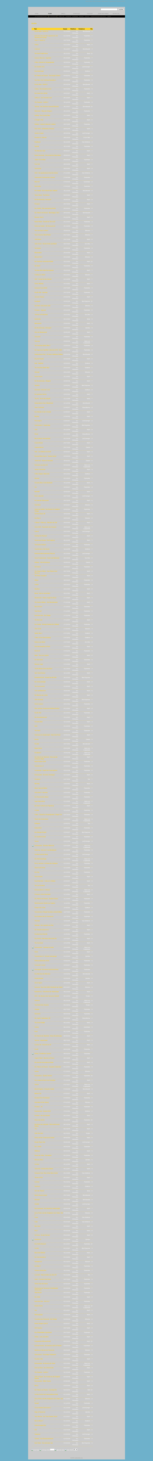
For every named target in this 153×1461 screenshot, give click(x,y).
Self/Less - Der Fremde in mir (43, 97)
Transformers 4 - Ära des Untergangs (46, 956)
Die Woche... (116, 13)
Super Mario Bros (40, 801)
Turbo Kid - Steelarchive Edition (44, 1168)
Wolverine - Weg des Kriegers (43, 111)
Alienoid (37, 372)
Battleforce (38, 1239)
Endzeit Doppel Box (40, 1425)
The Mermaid (38, 620)
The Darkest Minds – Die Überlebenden (46, 602)
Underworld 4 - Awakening (42, 425)
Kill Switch (38, 567)
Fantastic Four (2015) (41, 288)
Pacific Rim (38, 713)
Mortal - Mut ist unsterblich (42, 593)
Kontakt (98, 1)
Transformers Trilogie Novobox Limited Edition (48, 912)
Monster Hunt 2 (39, 217)
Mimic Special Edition (41, 788)
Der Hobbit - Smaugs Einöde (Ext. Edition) (47, 624)
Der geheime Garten (41, 394)
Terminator (38, 248)
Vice (36, 1129)
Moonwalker (38, 252)
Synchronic (38, 168)
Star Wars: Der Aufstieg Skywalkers (45, 80)
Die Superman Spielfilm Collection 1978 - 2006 (48, 350)
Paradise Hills (39, 1359)
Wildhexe (37, 1151)
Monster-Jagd (39, 664)
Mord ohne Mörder (40, 1253)
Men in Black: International (42, 438)
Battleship (38, 319)
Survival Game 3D (40, 513)
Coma (36, 1217)
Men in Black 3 (39, 1421)
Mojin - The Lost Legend (42, 655)
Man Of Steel (38, 606)
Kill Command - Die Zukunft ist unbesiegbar (47, 1208)
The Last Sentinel (40, 885)
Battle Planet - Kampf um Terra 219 (45, 221)
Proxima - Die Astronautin (42, 1115)
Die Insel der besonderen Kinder (44, 1062)
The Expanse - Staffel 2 (41, 1372)
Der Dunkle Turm (40, 67)
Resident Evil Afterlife (41, 934)
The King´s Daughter (41, 575)
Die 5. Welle (38, 1146)
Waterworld (38, 323)
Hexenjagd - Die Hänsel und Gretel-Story (46, 969)
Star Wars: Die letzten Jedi (42, 305)
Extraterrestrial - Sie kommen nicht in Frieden (48, 1345)
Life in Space (38, 983)
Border (37, 739)
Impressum (112, 1)
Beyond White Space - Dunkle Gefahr (45, 456)
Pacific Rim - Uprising (41, 292)
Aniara (37, 44)
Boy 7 (36, 1230)
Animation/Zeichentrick (98, 16)
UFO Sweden (38, 1328)
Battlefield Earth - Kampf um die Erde (46, 677)
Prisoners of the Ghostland (42, 894)
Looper (37, 584)
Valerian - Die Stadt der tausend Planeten (47, 106)
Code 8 (37, 531)
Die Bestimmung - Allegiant (43, 381)
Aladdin (37, 1204)
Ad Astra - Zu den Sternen (42, 1235)
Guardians (38, 505)
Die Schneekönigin (40, 682)
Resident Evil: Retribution (42, 1098)
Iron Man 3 (38, 1266)
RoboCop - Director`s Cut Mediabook (45, 850)
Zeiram (37, 1084)
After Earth (38, 629)
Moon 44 (37, 182)
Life (36, 487)
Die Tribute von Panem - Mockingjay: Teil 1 (47, 213)
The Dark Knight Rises (41, 53)
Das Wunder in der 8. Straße (43, 412)
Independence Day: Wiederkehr (44, 403)
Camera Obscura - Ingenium (43, 58)
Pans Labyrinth (39, 496)
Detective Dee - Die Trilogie (43, 615)
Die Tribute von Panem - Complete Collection (48, 1067)
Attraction (37, 336)
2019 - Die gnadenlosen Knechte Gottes (46, 173)
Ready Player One (40, 1142)
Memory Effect (39, 1160)
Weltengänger (39, 1314)
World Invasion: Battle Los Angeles (45, 903)
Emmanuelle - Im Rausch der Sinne (45, 1363)
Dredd (36, 1049)
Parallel (37, 744)
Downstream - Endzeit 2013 (43, 1111)
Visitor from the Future (41, 1283)
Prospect (37, 204)
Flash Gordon (38, 876)
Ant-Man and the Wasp (41, 854)
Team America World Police (43, 235)
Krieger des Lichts (40, 907)
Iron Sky (37, 872)
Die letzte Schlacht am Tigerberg (44, 806)
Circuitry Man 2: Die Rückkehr (43, 483)
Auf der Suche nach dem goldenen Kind (46, 1394)
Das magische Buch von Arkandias (45, 1080)
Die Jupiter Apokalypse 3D (42, 1018)
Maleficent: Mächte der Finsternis (44, 1350)
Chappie (37, 1009)
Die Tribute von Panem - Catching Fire (46, 1390)
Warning (37, 783)
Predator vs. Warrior (41, 137)
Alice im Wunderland (41, 332)
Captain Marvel (39, 447)
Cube (36, 1222)
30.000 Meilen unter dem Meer (43, 668)
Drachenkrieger (39, 71)
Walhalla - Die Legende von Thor (44, 925)
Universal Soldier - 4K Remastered (45, 226)
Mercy (36, 1385)
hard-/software (103, 13)
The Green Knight (40, 1022)
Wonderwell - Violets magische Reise (45, 598)
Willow (36, 580)
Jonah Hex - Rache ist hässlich (44, 460)
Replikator (38, 142)
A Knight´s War (39, 120)
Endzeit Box (38, 828)
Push (36, 1031)
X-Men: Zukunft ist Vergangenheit (44, 62)
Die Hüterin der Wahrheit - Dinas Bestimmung (48, 1036)
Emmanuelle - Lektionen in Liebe (44, 947)
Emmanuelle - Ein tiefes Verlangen (45, 775)
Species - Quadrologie (41, 1040)
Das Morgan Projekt (40, 832)
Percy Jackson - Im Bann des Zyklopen (46, 863)
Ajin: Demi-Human (40, 673)
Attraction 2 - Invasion (41, 792)
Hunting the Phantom (41, 536)
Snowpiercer (38, 1261)
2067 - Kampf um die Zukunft (43, 279)
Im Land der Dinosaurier (42, 500)
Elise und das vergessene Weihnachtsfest (47, 708)
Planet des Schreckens (41, 819)
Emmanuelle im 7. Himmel (42, 890)
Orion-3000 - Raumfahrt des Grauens (45, 527)
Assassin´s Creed (40, 965)
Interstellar (38, 186)
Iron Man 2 (38, 518)
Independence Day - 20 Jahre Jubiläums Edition (49, 354)
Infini (36, 726)
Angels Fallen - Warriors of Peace (44, 1058)
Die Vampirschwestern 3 (42, 930)
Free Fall (37, 164)
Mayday (37, 416)
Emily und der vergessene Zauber (45, 1137)
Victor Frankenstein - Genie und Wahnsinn (47, 558)
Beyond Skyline (39, 359)
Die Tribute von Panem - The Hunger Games (47, 75)
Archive (37, 1164)
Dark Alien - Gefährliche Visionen (44, 128)
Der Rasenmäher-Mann (41, 797)
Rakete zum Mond (40, 642)
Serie (109, 16)
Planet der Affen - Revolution (43, 1155)
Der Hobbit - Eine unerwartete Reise (45, 208)
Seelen (37, 1071)
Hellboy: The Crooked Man (42, 115)
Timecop (37, 341)
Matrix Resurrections (41, 1195)
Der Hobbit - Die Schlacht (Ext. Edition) (46, 190)
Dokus (87, 16)
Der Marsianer (39, 659)
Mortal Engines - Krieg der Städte (44, 1089)
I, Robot (37, 810)
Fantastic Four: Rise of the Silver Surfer (46, 1173)
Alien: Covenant (39, 407)
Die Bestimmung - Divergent (43, 328)
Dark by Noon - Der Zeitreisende (44, 1368)
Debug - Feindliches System (43, 1053)
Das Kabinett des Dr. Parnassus (44, 916)
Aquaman (37, 1434)
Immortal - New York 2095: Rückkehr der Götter (49, 987)
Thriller (61, 16)
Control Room (39, 443)
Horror (68, 16)
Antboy (37, 1027)
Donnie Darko (39, 1306)
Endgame (37, 823)
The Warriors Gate (40, 151)
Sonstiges (76, 13)
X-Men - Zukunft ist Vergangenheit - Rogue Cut (48, 814)
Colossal (37, 49)
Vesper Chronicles (40, 469)
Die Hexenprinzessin (41, 717)
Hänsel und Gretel (40, 867)
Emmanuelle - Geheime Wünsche (44, 845)
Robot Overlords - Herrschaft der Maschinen (48, 155)
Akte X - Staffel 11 (40, 40)
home (36, 13)
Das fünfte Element (40, 1244)
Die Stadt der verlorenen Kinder (44, 261)
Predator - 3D (38, 1106)
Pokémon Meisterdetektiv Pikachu (45, 553)
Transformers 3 (39, 766)
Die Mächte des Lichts (41, 695)
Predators (37, 779)
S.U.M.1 (37, 1248)
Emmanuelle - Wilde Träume (43, 1381)
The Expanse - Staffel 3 (41, 102)
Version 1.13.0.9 (121, 1)
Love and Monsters (40, 690)
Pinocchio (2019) (39, 1120)
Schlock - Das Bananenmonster (44, 1438)
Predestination (39, 978)
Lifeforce (37, 1000)
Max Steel (37, 1226)
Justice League (39, 133)
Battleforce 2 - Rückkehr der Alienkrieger (47, 991)
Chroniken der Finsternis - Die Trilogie (46, 1319)
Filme (50, 13)
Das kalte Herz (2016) (41, 93)
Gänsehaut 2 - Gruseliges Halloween (45, 1354)
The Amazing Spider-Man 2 (42, 345)
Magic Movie (38, 748)
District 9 (37, 651)
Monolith (37, 491)
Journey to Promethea (41, 314)
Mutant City (38, 1093)
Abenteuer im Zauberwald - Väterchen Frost (47, 735)
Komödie (75, 16)
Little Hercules (39, 1133)
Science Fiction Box (40, 1270)
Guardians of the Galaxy (42, 1102)
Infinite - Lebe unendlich (42, 1337)
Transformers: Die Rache (42, 549)
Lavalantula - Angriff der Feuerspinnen (46, 770)
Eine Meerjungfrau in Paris (42, 646)
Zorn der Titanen (39, 1191)
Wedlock (37, 589)
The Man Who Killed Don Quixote (44, 270)
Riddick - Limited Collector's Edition (45, 124)
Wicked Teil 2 (38, 257)
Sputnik (37, 146)
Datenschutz (105, 1)
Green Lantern (39, 704)
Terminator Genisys (40, 544)
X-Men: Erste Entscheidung (43, 637)
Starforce (37, 1186)
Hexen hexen (38, 376)
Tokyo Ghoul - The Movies (42, 195)
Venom (37, 841)
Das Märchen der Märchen (42, 974)
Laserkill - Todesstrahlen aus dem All (45, 1275)
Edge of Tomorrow (40, 1412)
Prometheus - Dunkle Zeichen (43, 1075)
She (36, 1310)
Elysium (37, 478)
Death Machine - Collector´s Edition (45, 881)
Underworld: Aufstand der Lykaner (45, 177)
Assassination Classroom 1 (43, 1407)
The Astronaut (39, 943)
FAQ (94, 1)
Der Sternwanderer (40, 1257)
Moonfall (37, 1199)
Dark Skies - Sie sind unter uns (44, 1443)
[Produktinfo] (33, 846)
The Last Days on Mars (41, 230)
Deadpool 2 (38, 752)
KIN (36, 1430)
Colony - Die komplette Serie (43, 89)
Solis (36, 429)
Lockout (37, 1182)
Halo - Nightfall (39, 363)
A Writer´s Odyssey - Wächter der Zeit (46, 522)
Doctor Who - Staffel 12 (41, 31)
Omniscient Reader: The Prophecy (45, 540)
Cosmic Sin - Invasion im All (43, 1045)
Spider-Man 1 (38, 633)
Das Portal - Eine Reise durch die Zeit (46, 938)
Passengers (38, 421)
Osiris (36, 952)
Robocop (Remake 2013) (42, 960)
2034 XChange (39, 699)
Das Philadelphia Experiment (43, 1332)
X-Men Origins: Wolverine (42, 474)
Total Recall (38, 611)
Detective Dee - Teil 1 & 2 (42, 1301)
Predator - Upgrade (40, 310)
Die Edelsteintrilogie (40, 859)
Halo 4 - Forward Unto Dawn (43, 1279)
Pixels (36, 434)
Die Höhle (37, 1297)
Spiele (63, 13)
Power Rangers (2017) (41, 1323)
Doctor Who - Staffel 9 (41, 84)
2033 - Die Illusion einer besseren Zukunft (47, 996)
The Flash (37, 730)
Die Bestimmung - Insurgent (43, 199)
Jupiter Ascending (40, 159)
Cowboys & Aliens (40, 275)
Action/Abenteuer (41, 16)
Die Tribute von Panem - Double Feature (46, 898)
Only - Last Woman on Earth (43, 451)
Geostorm (37, 1014)
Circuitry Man (39, 721)
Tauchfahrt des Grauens (42, 1005)
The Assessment (40, 686)
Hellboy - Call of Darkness (42, 562)
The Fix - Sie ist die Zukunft (42, 398)
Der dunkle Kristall (40, 837)
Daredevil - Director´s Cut (42, 390)
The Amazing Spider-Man (42, 367)
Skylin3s (37, 385)
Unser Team (89, 1)
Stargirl (37, 1403)
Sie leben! (37, 266)
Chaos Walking (39, 283)
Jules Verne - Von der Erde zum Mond (46, 244)
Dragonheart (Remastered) (43, 1341)
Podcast (90, 13)
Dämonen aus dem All (41, 465)
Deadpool (37, 301)
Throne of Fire (39, 1177)
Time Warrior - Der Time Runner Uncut (46, 1416)
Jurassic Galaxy (39, 297)
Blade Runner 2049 (40, 761)
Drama (81, 16)
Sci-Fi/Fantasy (52, 16)
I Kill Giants (38, 239)
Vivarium (37, 921)
